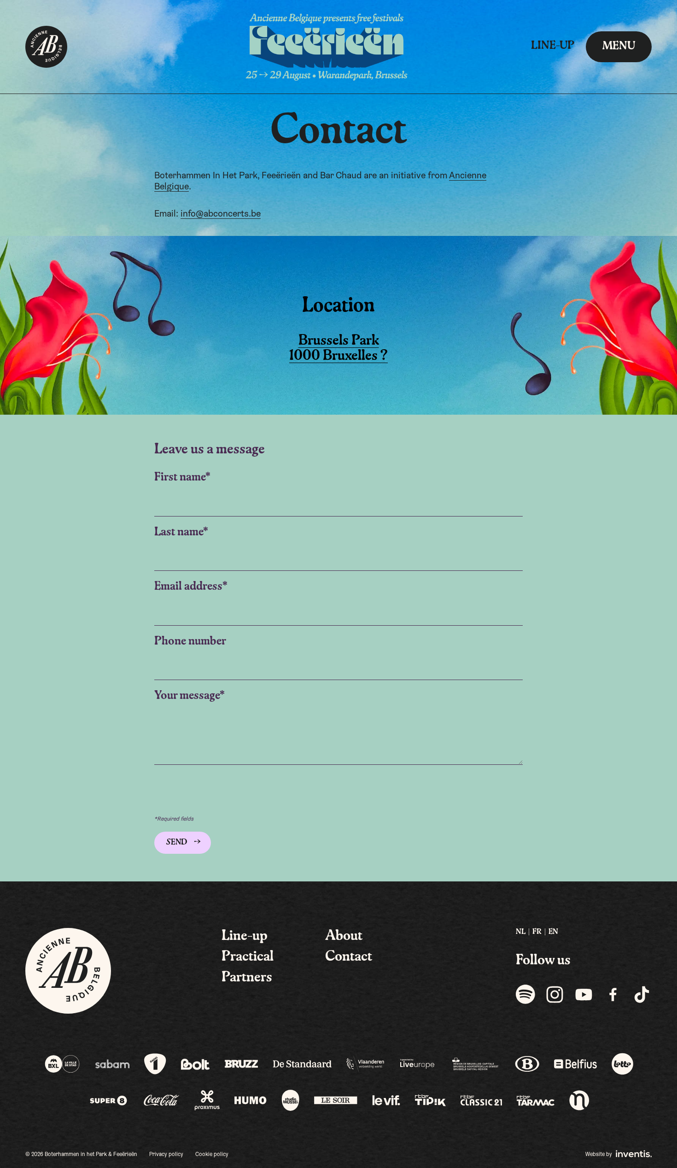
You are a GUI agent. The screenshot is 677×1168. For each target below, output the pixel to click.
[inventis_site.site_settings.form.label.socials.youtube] (584, 994)
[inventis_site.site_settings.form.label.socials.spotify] (526, 994)
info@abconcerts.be (221, 214)
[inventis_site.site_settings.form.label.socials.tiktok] (642, 994)
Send (176, 842)
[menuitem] (520, 932)
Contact (348, 957)
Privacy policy (166, 1154)
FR (537, 932)
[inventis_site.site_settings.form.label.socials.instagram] (555, 994)
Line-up (552, 46)
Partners (247, 978)
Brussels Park (338, 341)
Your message (187, 696)
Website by (599, 1154)
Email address (188, 587)
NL (520, 932)
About (343, 936)
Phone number (190, 641)
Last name (178, 532)
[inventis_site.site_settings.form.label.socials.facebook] (613, 994)
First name (179, 477)
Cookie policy (211, 1154)
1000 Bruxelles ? (338, 356)
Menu (618, 46)
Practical (248, 957)
